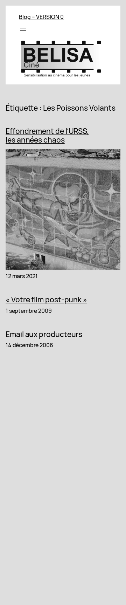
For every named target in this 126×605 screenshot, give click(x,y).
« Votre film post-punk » (46, 299)
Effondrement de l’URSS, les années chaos (47, 136)
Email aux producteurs (44, 334)
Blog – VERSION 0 (41, 17)
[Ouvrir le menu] (23, 29)
